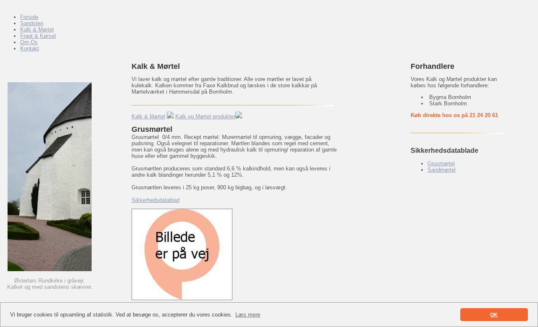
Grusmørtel (441, 163)
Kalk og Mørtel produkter (205, 116)
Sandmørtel (441, 170)
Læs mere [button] (247, 314)
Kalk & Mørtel (148, 116)
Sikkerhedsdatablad (155, 200)
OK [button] (494, 314)
